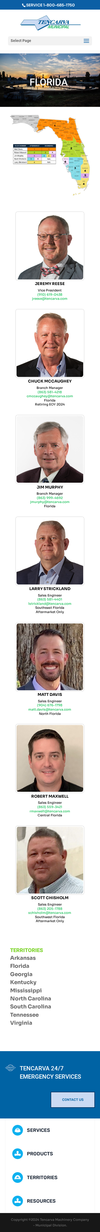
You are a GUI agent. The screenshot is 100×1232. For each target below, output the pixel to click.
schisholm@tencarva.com (49, 913)
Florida (19, 966)
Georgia (21, 974)
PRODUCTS (40, 1154)
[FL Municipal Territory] (50, 194)
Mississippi (26, 990)
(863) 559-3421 (49, 807)
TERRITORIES (42, 1177)
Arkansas (23, 958)
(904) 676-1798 (49, 705)
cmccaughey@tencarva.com (50, 396)
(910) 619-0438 (49, 295)
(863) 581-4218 (50, 392)
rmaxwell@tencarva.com (50, 811)
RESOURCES (41, 1201)
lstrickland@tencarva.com (49, 604)
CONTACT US (72, 1100)
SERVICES (38, 1130)
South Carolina (30, 1006)
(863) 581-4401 (49, 599)
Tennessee (24, 1015)
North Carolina (30, 998)
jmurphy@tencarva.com (50, 502)
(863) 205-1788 (49, 909)
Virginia (21, 1023)
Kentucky (23, 982)
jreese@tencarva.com (49, 299)
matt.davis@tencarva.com (49, 709)
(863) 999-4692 (50, 498)
